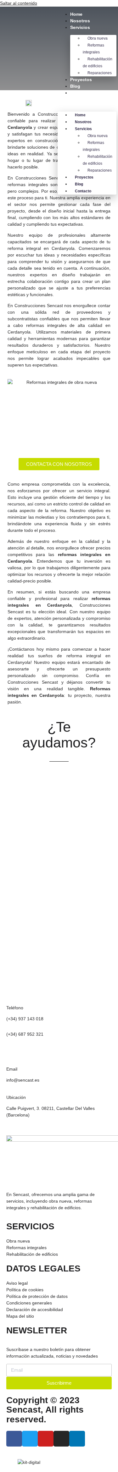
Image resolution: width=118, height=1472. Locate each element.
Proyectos (81, 79)
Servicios (80, 27)
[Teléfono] (14, 995)
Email (11, 1069)
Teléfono (14, 1007)
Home (76, 14)
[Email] (14, 1056)
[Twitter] (30, 1439)
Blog (75, 86)
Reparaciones (99, 73)
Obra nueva (97, 38)
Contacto (80, 92)
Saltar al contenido (18, 3)
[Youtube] (45, 1439)
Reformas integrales (93, 48)
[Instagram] (61, 1439)
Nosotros (80, 20)
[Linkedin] (77, 1439)
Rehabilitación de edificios (97, 62)
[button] (87, 104)
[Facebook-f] (14, 1439)
